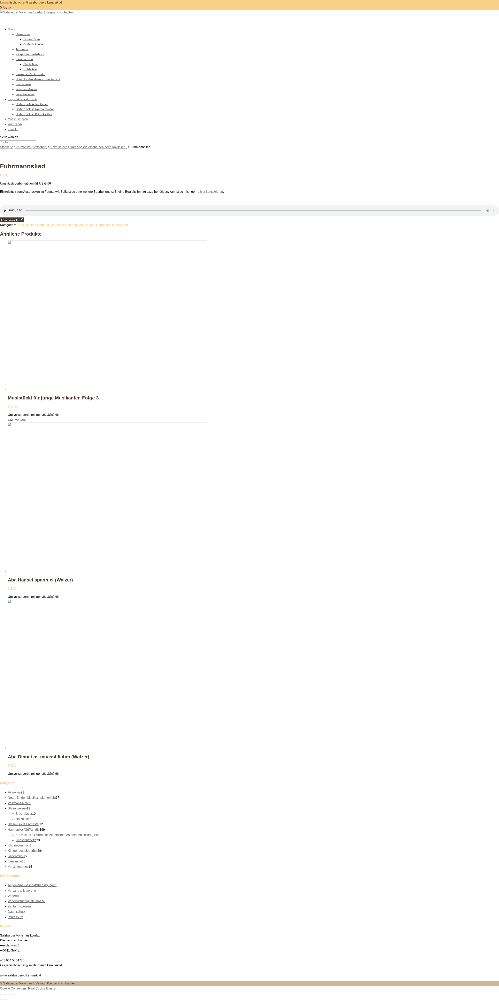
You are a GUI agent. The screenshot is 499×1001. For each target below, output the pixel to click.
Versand (21, 419)
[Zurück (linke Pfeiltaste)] (1, 999)
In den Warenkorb (11, 220)
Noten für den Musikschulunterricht (38, 79)
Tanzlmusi (22, 49)
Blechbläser (30, 64)
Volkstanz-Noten (26, 89)
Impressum (15, 917)
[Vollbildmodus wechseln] (5, 994)
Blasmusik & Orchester (30, 74)
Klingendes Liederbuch (30, 54)
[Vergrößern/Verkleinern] (1, 994)
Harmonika (23, 34)
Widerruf (13, 896)
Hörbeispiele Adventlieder (32, 104)
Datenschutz (16, 911)
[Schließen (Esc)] (13, 994)
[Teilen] (9, 994)
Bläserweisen (24, 59)
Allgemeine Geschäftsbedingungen (32, 885)
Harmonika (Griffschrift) (31, 147)
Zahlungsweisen (19, 906)
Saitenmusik (23, 84)
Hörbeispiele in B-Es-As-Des (34, 114)
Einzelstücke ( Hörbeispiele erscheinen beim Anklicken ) (88, 147)
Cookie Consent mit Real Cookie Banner (28, 988)
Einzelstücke (31, 39)
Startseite (6, 147)
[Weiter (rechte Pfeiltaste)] (5, 999)
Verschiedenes (25, 94)
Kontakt (13, 129)
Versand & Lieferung (22, 890)
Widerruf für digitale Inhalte (26, 901)
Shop (11, 29)
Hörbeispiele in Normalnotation (35, 109)
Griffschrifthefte (33, 44)
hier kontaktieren (211, 191)
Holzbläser (30, 69)
